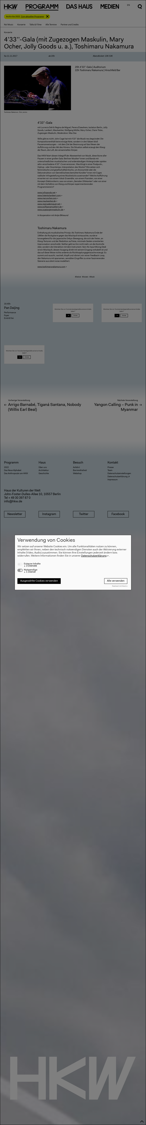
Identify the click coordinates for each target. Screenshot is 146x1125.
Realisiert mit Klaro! (119, 586)
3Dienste (30, 566)
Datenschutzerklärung (94, 556)
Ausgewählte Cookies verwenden (39, 581)
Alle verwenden (116, 581)
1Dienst (30, 572)
